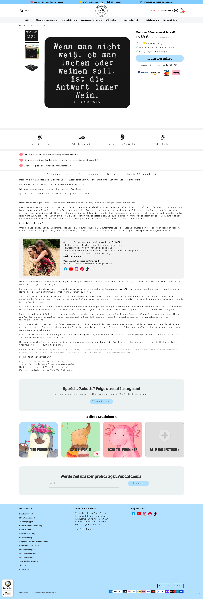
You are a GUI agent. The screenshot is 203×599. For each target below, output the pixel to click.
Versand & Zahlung (27, 533)
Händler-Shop (25, 529)
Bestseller (167, 11)
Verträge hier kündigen (29, 561)
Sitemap (22, 565)
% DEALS (155, 11)
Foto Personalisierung (90, 20)
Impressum (24, 569)
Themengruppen (26, 521)
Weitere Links (169, 20)
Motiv (69, 174)
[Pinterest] (82, 269)
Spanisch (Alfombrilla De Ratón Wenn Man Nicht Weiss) (46, 364)
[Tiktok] (87, 269)
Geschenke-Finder (132, 20)
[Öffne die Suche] (21, 10)
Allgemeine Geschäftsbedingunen (33, 541)
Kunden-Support (26, 513)
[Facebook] (65, 269)
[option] (156, 2)
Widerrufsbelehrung (28, 553)
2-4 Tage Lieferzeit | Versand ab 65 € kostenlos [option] (103, 2)
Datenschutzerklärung (29, 545)
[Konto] (176, 10)
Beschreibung (54, 174)
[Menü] (199, 594)
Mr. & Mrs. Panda (39, 592)
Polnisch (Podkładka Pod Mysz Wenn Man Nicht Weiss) (46, 370)
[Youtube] (71, 269)
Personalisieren (68, 20)
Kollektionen (151, 20)
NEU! (27, 20)
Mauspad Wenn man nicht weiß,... (34, 26)
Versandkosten (164, 37)
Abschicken (138, 483)
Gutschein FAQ (25, 537)
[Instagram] (76, 269)
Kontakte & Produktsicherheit (142, 174)
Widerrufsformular (27, 557)
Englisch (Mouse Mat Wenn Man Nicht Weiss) (41, 361)
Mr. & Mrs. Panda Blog (28, 517)
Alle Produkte (112, 20)
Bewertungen (114, 174)
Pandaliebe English (27, 549)
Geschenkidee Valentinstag (30, 525)
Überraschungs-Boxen (45, 20)
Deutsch (162, 586)
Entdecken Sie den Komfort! (32, 223)
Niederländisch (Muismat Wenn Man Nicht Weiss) (43, 367)
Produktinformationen (89, 174)
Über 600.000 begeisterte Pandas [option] (48, 2)
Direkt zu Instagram (101, 401)
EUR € (177, 586)
